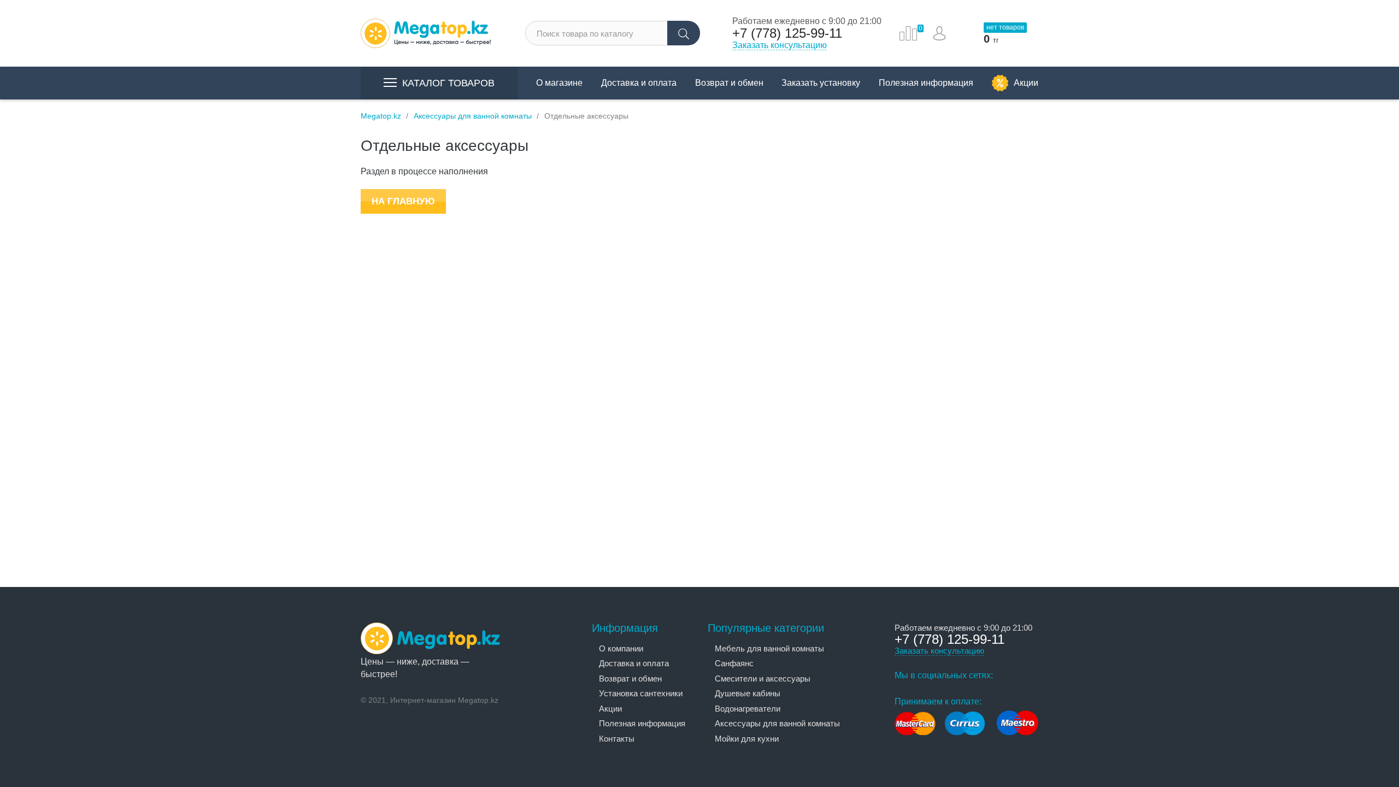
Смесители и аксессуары (762, 678)
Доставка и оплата (639, 82)
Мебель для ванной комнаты (769, 648)
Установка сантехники (641, 693)
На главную (403, 201)
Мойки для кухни (747, 738)
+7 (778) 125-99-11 (787, 33)
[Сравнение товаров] (908, 33)
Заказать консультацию (779, 45)
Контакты (616, 738)
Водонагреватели (747, 708)
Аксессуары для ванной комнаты (777, 723)
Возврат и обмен (729, 82)
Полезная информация (926, 82)
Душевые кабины (747, 693)
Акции (1026, 82)
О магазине (559, 82)
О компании (621, 648)
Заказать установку (820, 82)
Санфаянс (734, 663)
